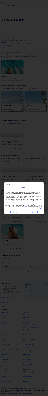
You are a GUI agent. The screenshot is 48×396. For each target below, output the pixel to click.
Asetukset (24, 212)
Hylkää (33, 212)
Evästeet (25, 206)
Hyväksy (15, 212)
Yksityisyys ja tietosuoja (36, 208)
